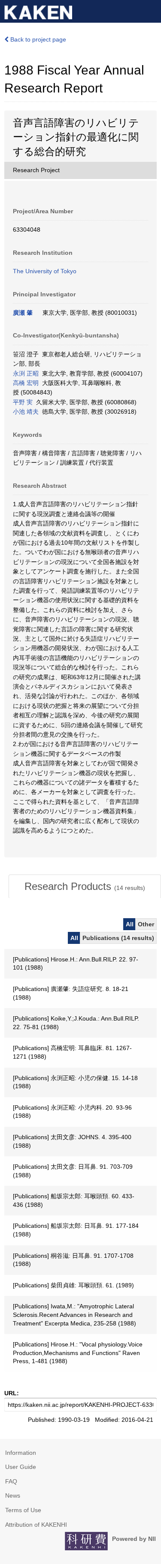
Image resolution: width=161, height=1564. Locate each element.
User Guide (20, 1466)
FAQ (11, 1481)
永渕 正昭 (26, 373)
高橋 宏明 (26, 382)
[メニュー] (151, 10)
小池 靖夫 (26, 411)
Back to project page (37, 39)
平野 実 (23, 402)
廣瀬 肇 (23, 312)
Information (20, 1452)
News (12, 1495)
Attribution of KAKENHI (36, 1524)
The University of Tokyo (44, 271)
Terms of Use (23, 1510)
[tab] (85, 886)
